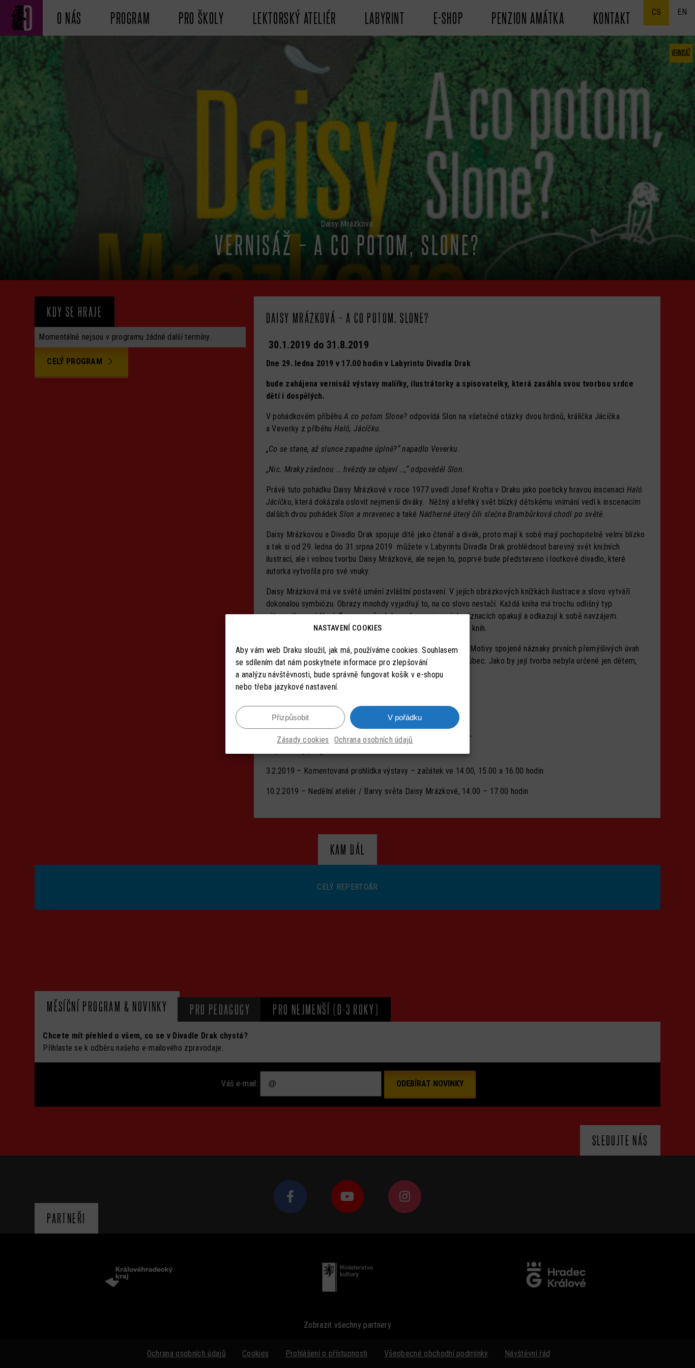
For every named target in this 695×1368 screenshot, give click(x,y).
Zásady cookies (303, 740)
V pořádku (405, 717)
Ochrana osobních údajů (373, 740)
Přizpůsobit (290, 717)
